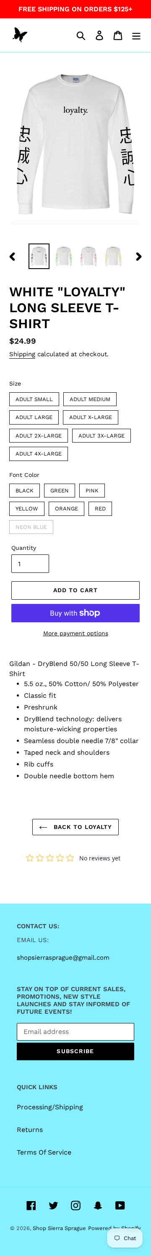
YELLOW (27, 507)
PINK (92, 489)
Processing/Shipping (50, 1107)
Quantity (23, 547)
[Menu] (136, 35)
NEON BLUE (31, 525)
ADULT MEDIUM (90, 397)
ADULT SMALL (34, 397)
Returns (30, 1130)
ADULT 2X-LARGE (39, 434)
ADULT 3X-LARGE (102, 434)
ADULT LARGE (34, 415)
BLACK (24, 489)
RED (100, 507)
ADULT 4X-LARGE (38, 452)
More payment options (75, 633)
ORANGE (66, 507)
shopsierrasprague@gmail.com (63, 957)
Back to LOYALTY (82, 827)
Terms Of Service (44, 1152)
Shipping (22, 354)
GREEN (60, 489)
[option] (38, 256)
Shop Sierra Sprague (59, 1228)
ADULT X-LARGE (90, 415)
